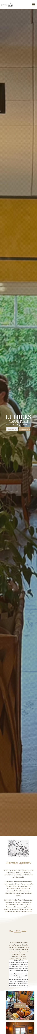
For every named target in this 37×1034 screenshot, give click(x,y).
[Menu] (33, 4)
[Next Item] (23, 973)
